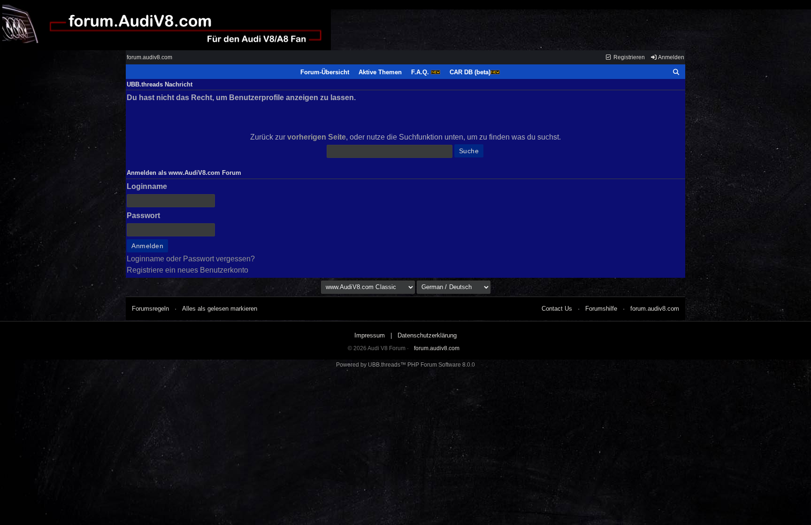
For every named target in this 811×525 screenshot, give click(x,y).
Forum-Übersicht (324, 72)
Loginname (147, 186)
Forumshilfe (601, 308)
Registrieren (628, 57)
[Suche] (676, 72)
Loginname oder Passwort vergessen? (191, 259)
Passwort (143, 215)
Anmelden (670, 57)
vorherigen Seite (316, 137)
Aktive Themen (380, 72)
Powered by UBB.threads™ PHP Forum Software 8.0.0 (405, 364)
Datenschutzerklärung (427, 335)
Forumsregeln (150, 308)
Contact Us (557, 308)
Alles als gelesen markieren (219, 308)
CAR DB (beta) (470, 72)
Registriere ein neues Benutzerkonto (187, 270)
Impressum (369, 335)
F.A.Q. (421, 72)
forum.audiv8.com (149, 57)
